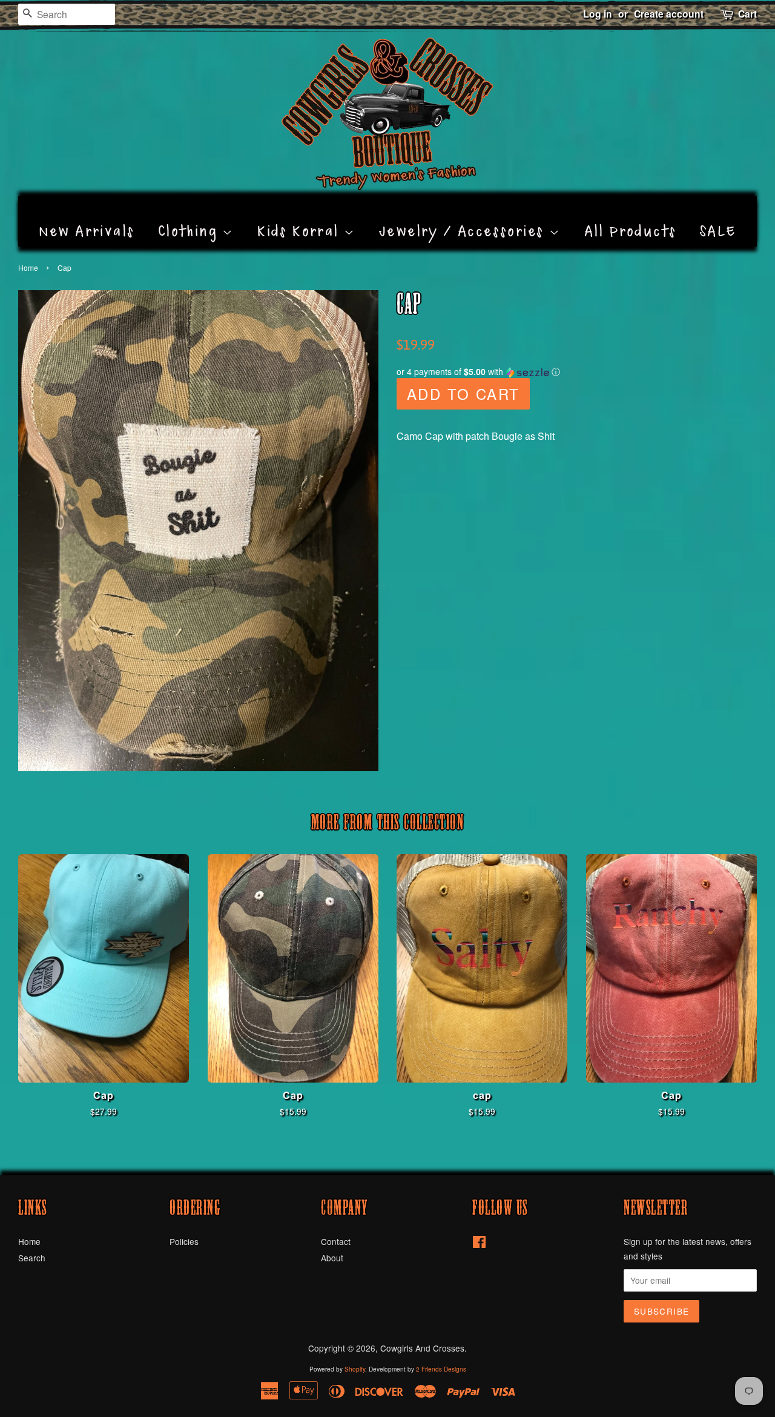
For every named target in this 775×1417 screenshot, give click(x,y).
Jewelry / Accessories (464, 217)
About (332, 1258)
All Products (630, 217)
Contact (336, 1241)
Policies (184, 1241)
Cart (747, 14)
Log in (597, 14)
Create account (669, 14)
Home (28, 267)
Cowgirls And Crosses (422, 1348)
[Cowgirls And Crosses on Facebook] (479, 1244)
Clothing (190, 217)
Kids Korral (300, 217)
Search (31, 1258)
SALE (718, 217)
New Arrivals (87, 217)
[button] (577, 371)
